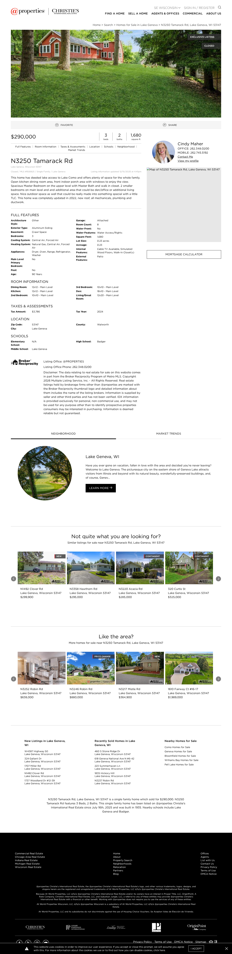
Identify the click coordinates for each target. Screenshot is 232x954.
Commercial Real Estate (29, 853)
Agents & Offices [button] (165, 13)
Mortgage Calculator (183, 254)
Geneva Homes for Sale (178, 751)
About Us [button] (213, 13)
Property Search (122, 860)
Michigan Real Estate (27, 863)
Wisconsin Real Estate (28, 867)
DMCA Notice (209, 874)
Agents (205, 857)
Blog (116, 874)
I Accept (196, 948)
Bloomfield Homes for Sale (180, 755)
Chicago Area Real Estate (30, 857)
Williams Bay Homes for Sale (181, 760)
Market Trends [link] (76, 150)
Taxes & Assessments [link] (73, 146)
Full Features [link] (23, 146)
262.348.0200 (199, 148)
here (162, 950)
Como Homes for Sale (177, 747)
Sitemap (200, 941)
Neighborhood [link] (126, 146)
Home (116, 853)
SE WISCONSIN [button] (165, 8)
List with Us (208, 860)
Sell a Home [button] (138, 13)
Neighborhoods (122, 863)
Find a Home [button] (115, 13)
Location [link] (95, 146)
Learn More (99, 488)
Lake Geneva (58, 171)
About (117, 857)
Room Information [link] (46, 146)
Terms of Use (208, 870)
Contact (185, 156)
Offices (205, 853)
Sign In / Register (199, 8)
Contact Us (207, 863)
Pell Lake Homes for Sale (179, 764)
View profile (188, 160)
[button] (184, 205)
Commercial (193, 13)
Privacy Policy (209, 867)
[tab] (63, 434)
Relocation (119, 867)
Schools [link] (109, 146)
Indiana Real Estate (26, 860)
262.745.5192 (199, 152)
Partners (118, 870)
